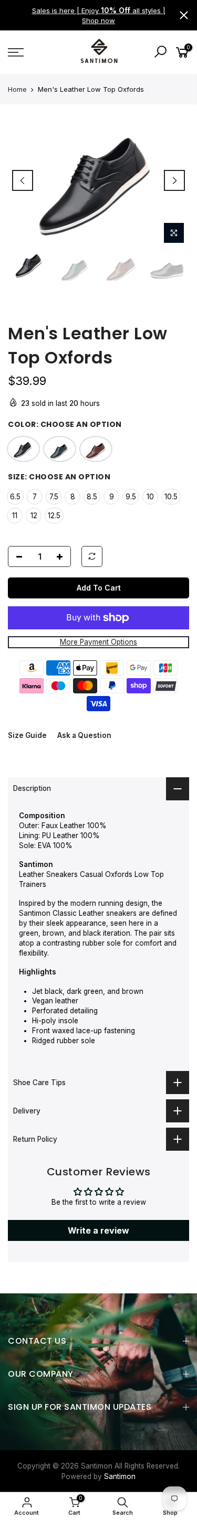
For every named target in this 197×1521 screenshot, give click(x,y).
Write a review (98, 1230)
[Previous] (22, 180)
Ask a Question (84, 735)
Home (17, 89)
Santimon (120, 1476)
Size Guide (27, 735)
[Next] (174, 180)
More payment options (98, 642)
